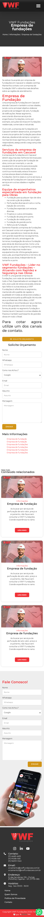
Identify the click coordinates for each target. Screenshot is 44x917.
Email (4, 381)
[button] (38, 5)
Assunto (6, 391)
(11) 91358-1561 (14, 859)
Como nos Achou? (10, 370)
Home (5, 34)
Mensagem (7, 401)
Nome (5, 350)
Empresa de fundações (17, 444)
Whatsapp (7, 360)
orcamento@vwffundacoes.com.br (24, 868)
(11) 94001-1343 (14, 861)
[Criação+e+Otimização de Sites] (25, 914)
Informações (14, 34)
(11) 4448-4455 (14, 856)
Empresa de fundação (17, 439)
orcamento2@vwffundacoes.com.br (24, 870)
